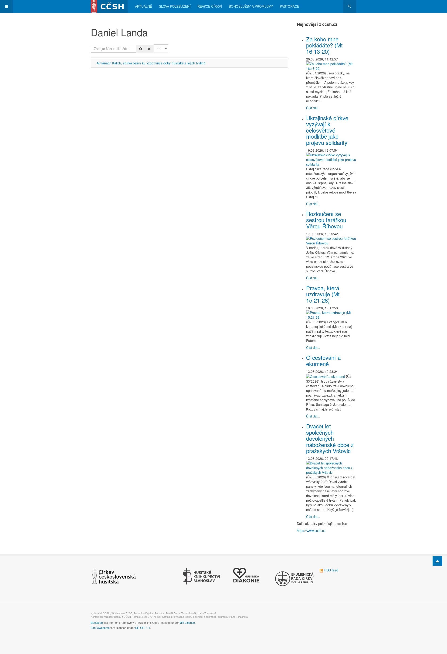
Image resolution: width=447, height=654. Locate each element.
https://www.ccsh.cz (311, 530)
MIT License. (187, 622)
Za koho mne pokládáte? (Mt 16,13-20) (324, 45)
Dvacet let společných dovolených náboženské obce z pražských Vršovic (330, 438)
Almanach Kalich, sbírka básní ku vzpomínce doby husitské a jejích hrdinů (151, 63)
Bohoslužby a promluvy (251, 6)
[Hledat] (140, 49)
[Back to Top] (437, 561)
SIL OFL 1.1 (142, 628)
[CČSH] (109, 6)
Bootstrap (97, 622)
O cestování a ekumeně (323, 360)
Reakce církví (209, 6)
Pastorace (289, 6)
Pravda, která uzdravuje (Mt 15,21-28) (323, 294)
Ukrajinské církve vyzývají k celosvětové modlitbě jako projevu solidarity (327, 130)
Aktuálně (143, 6)
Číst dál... (313, 108)
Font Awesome (100, 628)
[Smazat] (149, 49)
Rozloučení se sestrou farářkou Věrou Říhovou (326, 220)
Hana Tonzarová (238, 616)
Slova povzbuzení (174, 6)
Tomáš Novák (139, 616)
